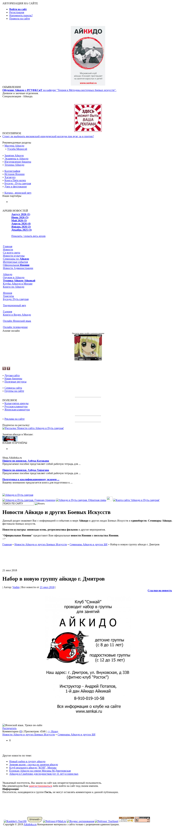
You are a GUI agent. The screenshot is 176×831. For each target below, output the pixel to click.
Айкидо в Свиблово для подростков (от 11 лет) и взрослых (43, 773)
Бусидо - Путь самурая (17, 183)
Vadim (15, 587)
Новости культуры (14, 255)
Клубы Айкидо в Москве (17, 283)
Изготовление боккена (17, 161)
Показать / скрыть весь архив (28, 236)
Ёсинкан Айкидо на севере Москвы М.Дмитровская (40, 770)
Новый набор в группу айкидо (27, 761)
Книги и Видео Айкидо (17, 314)
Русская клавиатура (16, 406)
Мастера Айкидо (14, 145)
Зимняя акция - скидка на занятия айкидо (33, 764)
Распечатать (9, 728)
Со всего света (11, 252)
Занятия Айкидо (14, 155)
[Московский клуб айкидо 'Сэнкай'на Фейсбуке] (8, 369)
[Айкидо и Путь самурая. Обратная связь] (81, 500)
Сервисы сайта (13, 387)
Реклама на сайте (14, 418)
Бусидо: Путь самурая (16, 299)
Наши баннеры (13, 378)
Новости (8, 249)
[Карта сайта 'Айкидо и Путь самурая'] (136, 500)
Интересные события (15, 261)
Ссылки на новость (160, 590)
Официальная (16, 265)
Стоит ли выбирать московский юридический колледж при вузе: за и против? (48, 136)
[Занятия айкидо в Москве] (88, 84)
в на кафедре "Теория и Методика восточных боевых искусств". (59, 90)
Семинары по (16, 258)
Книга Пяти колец (15, 180)
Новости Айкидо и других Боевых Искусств (28, 734)
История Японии (14, 174)
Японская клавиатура (17, 409)
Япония (7, 292)
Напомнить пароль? (21, 15)
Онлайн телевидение (15, 327)
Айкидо (7, 274)
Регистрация (16, 12)
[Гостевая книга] (109, 500)
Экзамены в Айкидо (16, 158)
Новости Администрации (18, 268)
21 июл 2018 (47, 587)
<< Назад (52, 731)
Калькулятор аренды (16, 403)
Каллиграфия (12, 171)
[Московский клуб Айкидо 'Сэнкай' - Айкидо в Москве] (10, 440)
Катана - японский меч (17, 192)
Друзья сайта (12, 375)
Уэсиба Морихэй (17, 148)
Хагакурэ (9, 177)
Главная (7, 246)
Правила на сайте (19, 18)
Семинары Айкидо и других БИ (76, 734)
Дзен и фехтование (15, 186)
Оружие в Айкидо (13, 277)
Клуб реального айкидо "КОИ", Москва (32, 767)
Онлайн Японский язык (17, 320)
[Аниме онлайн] (88, 359)
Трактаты (8, 296)
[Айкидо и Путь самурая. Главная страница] (28, 500)
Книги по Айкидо (13, 286)
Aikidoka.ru (30, 824)
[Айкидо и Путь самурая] (17, 494)
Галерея (7, 311)
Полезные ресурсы (15, 381)
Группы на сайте (14, 390)
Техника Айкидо (14, 164)
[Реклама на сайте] (88, 130)
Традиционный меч (14, 305)
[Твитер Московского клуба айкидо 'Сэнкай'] (4, 369)
